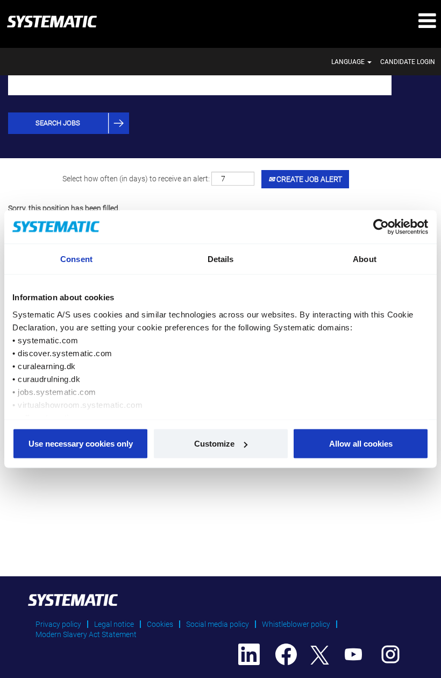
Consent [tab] (76, 259)
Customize (214, 443)
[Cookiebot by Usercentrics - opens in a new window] (382, 227)
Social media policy (217, 624)
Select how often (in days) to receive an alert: (136, 178)
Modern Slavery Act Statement (86, 634)
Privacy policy (58, 624)
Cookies (160, 624)
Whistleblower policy (296, 624)
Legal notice (114, 624)
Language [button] (348, 62)
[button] (367, 21)
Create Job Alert (308, 179)
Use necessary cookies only (81, 443)
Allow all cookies (361, 443)
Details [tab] (221, 259)
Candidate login (407, 62)
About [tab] (364, 259)
